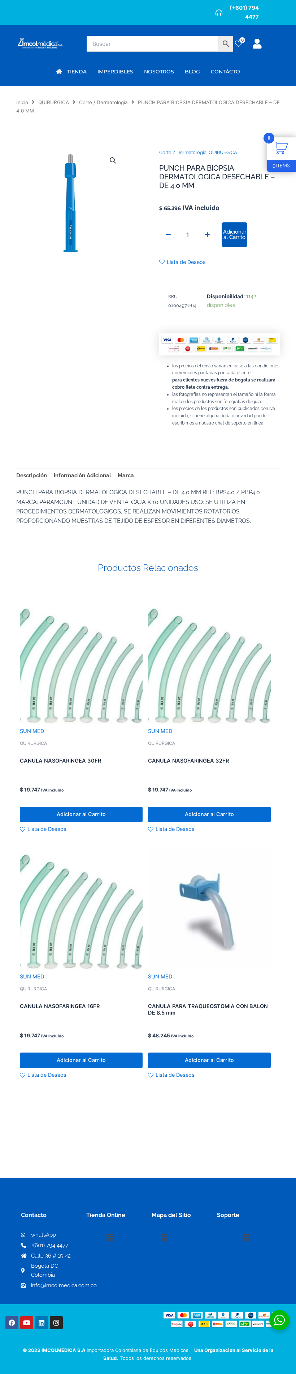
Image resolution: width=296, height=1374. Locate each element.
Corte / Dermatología (103, 102)
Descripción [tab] (31, 475)
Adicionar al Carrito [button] (81, 814)
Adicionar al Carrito (234, 234)
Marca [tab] (126, 475)
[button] (112, 160)
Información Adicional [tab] (82, 475)
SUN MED (32, 731)
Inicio (22, 102)
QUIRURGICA (53, 102)
